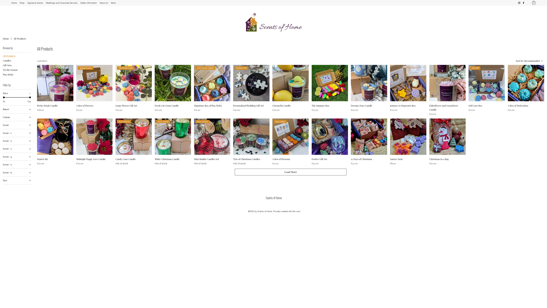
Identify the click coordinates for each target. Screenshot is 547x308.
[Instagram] (519, 2)
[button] (533, 3)
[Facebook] (523, 2)
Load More (290, 172)
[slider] (4, 97)
